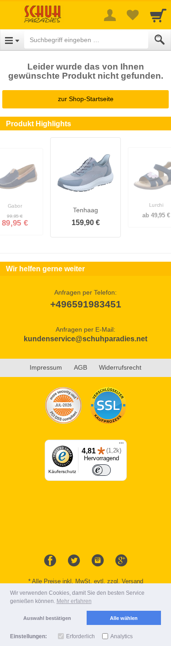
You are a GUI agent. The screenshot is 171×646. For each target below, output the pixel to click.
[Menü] (121, 445)
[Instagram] (97, 561)
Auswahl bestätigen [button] (47, 618)
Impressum (46, 367)
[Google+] (121, 561)
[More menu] (109, 15)
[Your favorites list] (132, 15)
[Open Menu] (12, 40)
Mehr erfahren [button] (74, 601)
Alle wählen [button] (124, 618)
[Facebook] (50, 561)
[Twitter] (74, 561)
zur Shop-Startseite (86, 98)
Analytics (121, 636)
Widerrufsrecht (120, 367)
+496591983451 (85, 304)
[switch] (101, 470)
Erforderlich (80, 636)
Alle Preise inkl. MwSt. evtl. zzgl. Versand (87, 581)
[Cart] (158, 15)
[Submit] (159, 40)
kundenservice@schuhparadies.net (85, 339)
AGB (80, 367)
